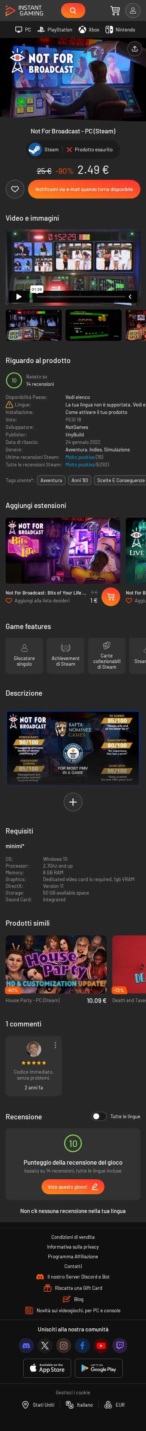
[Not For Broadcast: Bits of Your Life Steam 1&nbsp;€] (63, 551)
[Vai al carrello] (115, 10)
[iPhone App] (47, 1368)
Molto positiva (81, 457)
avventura (51, 480)
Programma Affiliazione (73, 1256)
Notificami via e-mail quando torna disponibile (84, 189)
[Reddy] (33, 1049)
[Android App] (99, 1368)
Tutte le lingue (125, 1116)
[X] (44, 1345)
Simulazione (117, 450)
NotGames (77, 427)
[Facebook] (82, 1345)
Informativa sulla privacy (73, 1247)
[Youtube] (101, 1345)
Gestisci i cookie (73, 1392)
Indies (95, 450)
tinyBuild (75, 435)
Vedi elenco (78, 397)
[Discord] (26, 1345)
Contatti (73, 1266)
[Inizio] (24, 11)
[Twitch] (119, 1345)
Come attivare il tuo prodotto (96, 412)
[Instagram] (63, 1345)
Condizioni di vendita (73, 1237)
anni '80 (80, 480)
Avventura (76, 450)
